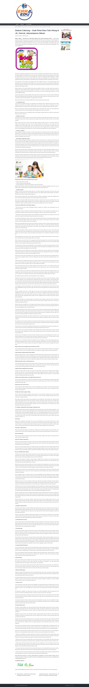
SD (19, 191)
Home (17, 24)
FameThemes (71, 685)
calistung (45, 150)
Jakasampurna (54, 669)
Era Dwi (27, 35)
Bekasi (25, 669)
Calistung (22, 24)
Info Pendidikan (28, 24)
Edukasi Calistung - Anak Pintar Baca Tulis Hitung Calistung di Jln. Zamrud (39, 669)
